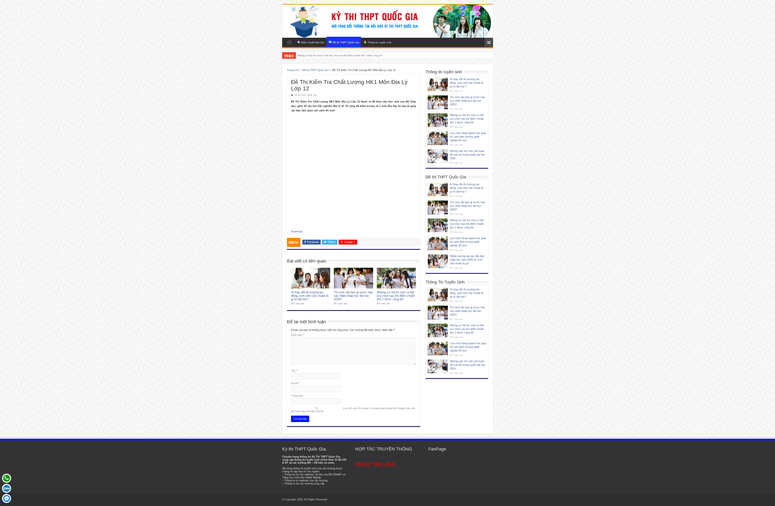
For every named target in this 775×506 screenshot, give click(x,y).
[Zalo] (6, 488)
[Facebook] (6, 498)
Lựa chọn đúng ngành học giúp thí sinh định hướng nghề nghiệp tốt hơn (337, 55)
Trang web (297, 395)
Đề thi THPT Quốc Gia (315, 70)
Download (296, 231)
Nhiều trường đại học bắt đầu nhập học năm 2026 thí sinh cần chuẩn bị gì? (467, 260)
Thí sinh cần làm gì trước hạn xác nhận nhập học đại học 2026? (353, 296)
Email (295, 383)
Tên (294, 370)
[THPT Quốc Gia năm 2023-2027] (387, 21)
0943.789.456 (375, 464)
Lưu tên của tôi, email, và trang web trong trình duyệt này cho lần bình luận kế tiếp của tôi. (353, 410)
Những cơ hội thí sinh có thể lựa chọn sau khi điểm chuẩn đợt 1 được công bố (396, 296)
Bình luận (297, 335)
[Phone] (6, 478)
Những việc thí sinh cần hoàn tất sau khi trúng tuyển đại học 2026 (467, 155)
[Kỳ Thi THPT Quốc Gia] (289, 42)
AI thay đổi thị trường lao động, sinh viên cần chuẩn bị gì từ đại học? (309, 296)
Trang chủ (293, 70)
